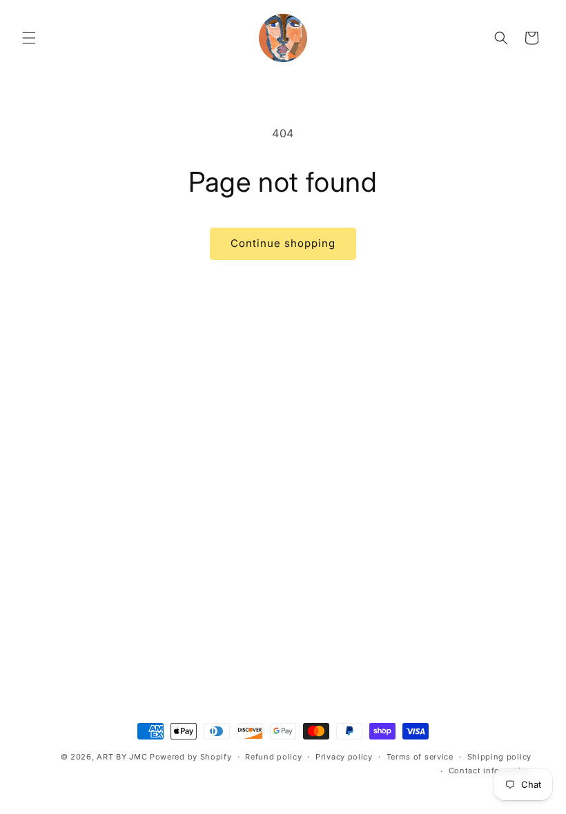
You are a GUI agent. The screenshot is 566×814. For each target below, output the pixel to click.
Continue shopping (283, 243)
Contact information (490, 770)
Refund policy (273, 757)
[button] (29, 38)
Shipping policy (499, 757)
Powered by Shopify (191, 757)
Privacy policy (344, 757)
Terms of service (420, 757)
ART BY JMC (122, 757)
